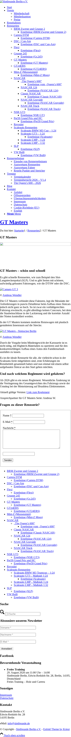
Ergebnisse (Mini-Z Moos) (28, 517)
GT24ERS (13, 508)
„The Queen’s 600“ (24, 523)
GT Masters (14, 222)
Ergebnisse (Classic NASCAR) (38, 532)
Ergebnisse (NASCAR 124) (36, 538)
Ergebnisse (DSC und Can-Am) (31, 486)
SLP (9, 588)
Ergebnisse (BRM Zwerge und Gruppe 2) (36, 474)
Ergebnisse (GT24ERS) (27, 511)
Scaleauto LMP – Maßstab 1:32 (31, 585)
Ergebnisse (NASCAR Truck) (37, 551)
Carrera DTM (14, 477)
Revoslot (12, 566)
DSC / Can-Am (15, 483)
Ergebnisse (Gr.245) (25, 498)
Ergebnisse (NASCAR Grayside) (39, 545)
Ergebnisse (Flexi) (24, 492)
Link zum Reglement (38, 392)
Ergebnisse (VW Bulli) (26, 597)
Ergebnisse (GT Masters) (27, 504)
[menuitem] (39, 7)
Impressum (6, 695)
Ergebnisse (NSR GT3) (26, 557)
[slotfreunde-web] (14, 1)
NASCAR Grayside (25, 541)
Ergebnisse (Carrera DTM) (28, 480)
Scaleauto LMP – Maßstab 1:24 (31, 581)
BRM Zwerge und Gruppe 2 (22, 471)
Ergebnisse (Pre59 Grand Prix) (30, 563)
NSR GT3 (12, 554)
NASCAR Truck (23, 548)
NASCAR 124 (22, 535)
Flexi (9, 489)
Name (7, 415)
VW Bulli (12, 594)
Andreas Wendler (12, 295)
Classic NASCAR (24, 529)
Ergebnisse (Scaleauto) (33, 578)
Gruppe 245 (13, 495)
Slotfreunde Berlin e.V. (28, 729)
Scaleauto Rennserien (18, 569)
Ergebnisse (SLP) (23, 591)
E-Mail (7, 421)
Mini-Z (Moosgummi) (19, 514)
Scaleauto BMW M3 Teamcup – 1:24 (34, 572)
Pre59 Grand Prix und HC (21, 560)
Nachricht (9, 428)
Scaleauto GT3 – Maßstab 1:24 (31, 575)
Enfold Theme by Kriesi (56, 729)
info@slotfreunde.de (19, 723)
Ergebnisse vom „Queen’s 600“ (38, 526)
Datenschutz (6, 698)
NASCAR (12, 520)
